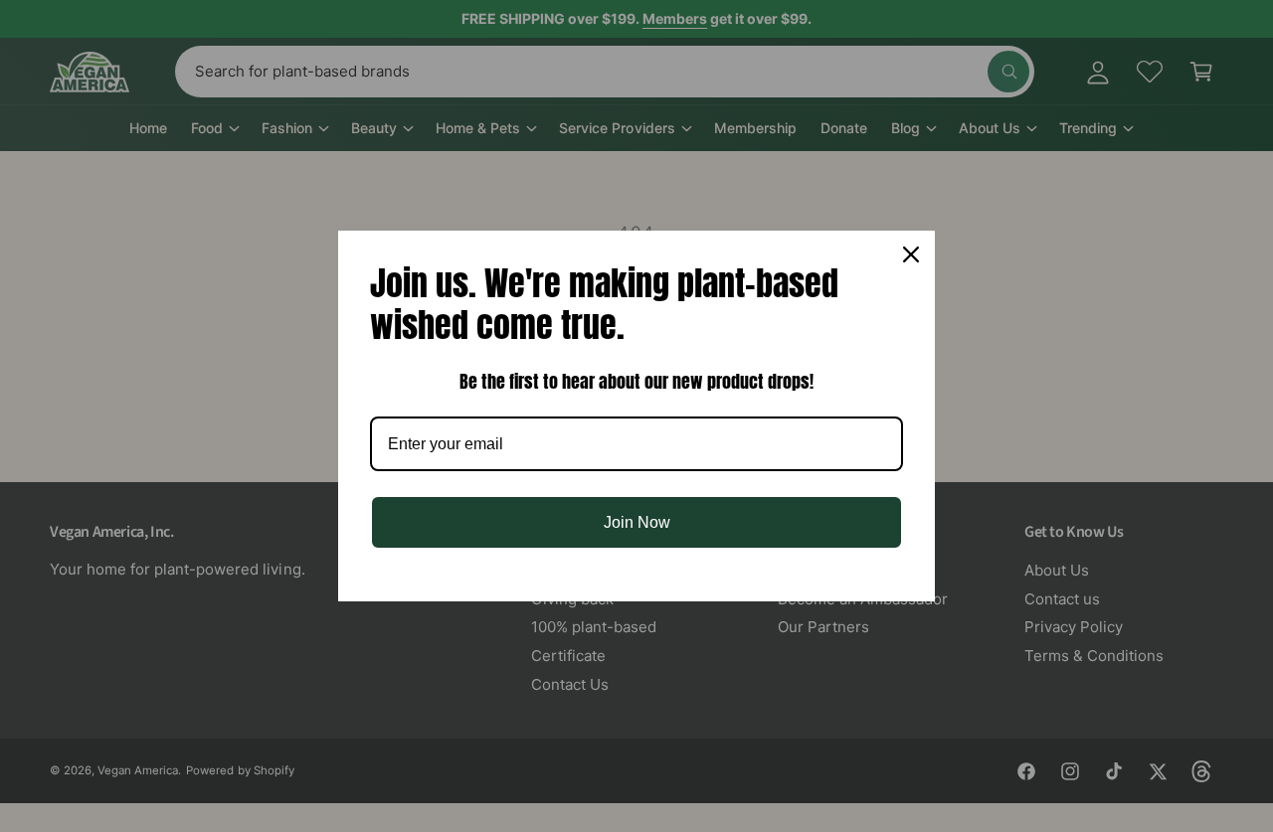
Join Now (637, 522)
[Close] (911, 254)
